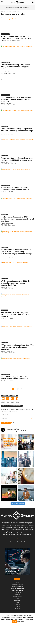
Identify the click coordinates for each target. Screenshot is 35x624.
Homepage (17, 594)
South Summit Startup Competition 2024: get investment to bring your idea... (15, 67)
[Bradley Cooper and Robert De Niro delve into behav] (26, 476)
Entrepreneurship (5, 34)
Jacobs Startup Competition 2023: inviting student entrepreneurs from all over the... (17, 219)
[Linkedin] (21, 541)
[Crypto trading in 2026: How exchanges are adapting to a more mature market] (17, 562)
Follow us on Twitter (17, 584)
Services (17, 608)
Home (2, 11)
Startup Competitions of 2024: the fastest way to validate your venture (16, 37)
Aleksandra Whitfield (6, 40)
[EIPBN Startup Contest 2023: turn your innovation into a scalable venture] (17, 177)
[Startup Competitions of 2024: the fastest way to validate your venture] (17, 26)
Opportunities (4, 126)
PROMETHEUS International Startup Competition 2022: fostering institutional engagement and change (16, 252)
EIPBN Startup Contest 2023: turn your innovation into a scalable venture (16, 188)
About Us (17, 604)
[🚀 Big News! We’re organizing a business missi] (9, 459)
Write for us (17, 592)
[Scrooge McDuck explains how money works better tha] (9, 493)
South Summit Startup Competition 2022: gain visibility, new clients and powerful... (15, 314)
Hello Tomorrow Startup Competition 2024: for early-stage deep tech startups (17, 130)
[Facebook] (14, 541)
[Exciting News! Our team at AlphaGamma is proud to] (26, 442)
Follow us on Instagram (17, 588)
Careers (18, 606)
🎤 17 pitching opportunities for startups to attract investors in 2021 (15, 377)
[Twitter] (10, 541)
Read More (20, 621)
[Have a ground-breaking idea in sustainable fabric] (9, 476)
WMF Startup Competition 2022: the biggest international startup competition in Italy (15, 283)
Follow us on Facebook (17, 586)
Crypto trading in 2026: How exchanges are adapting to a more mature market (17, 569)
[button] (32, 2)
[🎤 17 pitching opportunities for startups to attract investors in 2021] (17, 366)
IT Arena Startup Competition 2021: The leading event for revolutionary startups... (17, 347)
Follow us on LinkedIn (17, 590)
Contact (18, 602)
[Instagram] (17, 541)
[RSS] (24, 541)
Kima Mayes (4, 73)
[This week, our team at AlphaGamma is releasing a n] (26, 493)
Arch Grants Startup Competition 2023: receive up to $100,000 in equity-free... (17, 159)
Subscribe (17, 582)
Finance (17, 598)
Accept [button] (14, 621)
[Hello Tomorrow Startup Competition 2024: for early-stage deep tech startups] (17, 118)
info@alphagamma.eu (20, 538)
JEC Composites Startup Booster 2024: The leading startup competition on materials (16, 99)
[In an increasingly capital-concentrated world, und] (9, 442)
